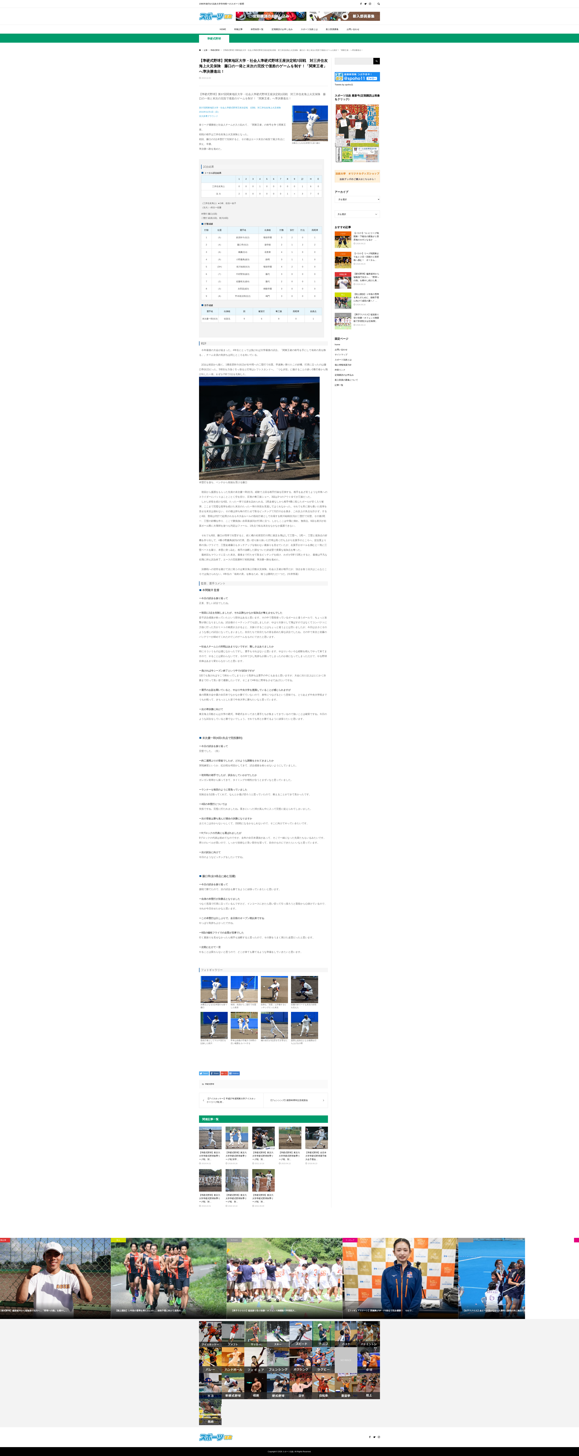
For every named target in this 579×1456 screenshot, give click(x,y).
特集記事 (238, 29)
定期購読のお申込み (344, 375)
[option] (58, 1278)
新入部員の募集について (346, 380)
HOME (223, 29)
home (337, 344)
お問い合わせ (353, 29)
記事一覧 (339, 385)
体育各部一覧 (257, 29)
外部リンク (340, 370)
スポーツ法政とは (309, 29)
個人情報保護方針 (343, 365)
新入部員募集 (332, 29)
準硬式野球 (214, 38)
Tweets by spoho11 (344, 84)
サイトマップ (341, 354)
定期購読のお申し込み (282, 29)
